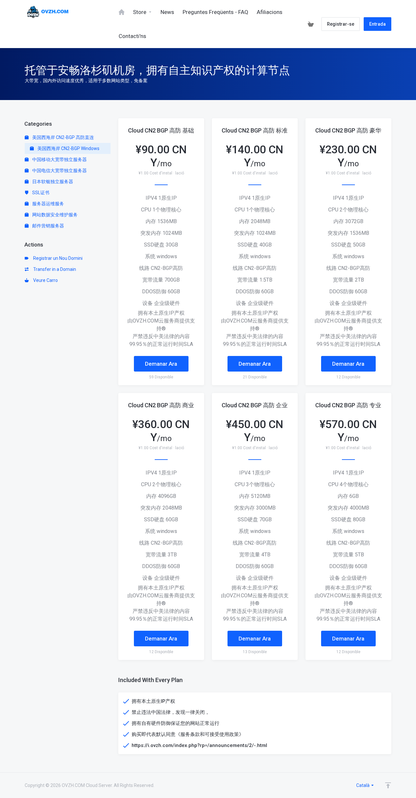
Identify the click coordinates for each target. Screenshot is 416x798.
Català (363, 785)
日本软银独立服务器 (52, 181)
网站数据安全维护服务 (54, 214)
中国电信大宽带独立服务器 (59, 170)
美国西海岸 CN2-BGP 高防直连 (62, 137)
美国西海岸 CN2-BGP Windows (67, 148)
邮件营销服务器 (47, 225)
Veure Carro (44, 280)
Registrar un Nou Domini (57, 258)
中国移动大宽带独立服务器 (59, 159)
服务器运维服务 (47, 203)
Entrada (377, 24)
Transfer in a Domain (53, 269)
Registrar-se (340, 24)
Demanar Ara (161, 364)
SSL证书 (40, 192)
